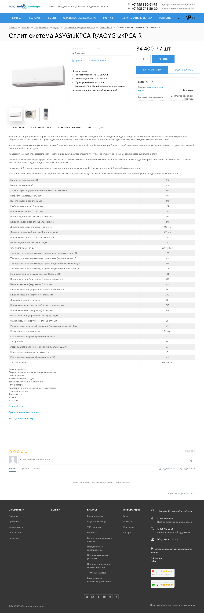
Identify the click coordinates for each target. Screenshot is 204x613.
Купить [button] (163, 59)
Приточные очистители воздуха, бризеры (99, 565)
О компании (16, 510)
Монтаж (108, 18)
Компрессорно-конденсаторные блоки (99, 579)
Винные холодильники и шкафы (99, 539)
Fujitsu (56, 28)
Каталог (92, 510)
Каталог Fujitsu (16, 406)
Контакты (165, 18)
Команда (13, 516)
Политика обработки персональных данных (172, 605)
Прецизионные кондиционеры (95, 548)
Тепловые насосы (96, 573)
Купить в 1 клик (152, 70)
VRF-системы (94, 527)
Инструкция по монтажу (21, 418)
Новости (127, 521)
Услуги (55, 510)
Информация (131, 510)
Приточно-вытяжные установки (98, 557)
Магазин (34, 18)
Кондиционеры (41, 28)
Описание (18, 128)
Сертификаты (16, 527)
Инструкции (95, 128)
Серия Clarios (106, 28)
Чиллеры (92, 532)
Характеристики (41, 128)
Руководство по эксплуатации (24, 412)
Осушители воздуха (97, 521)
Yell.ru (153, 561)
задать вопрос (184, 70)
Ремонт (51, 18)
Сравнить (80, 61)
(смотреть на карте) (151, 88)
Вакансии (14, 538)
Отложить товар (97, 61)
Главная (17, 18)
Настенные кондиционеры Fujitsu (79, 28)
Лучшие (25, 468)
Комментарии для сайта (181, 494)
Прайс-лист (15, 521)
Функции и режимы (69, 128)
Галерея (127, 532)
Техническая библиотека (136, 18)
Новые (12, 468)
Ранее (36, 468)
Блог (125, 516)
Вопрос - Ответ (16, 532)
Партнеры (128, 527)
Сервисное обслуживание (79, 18)
